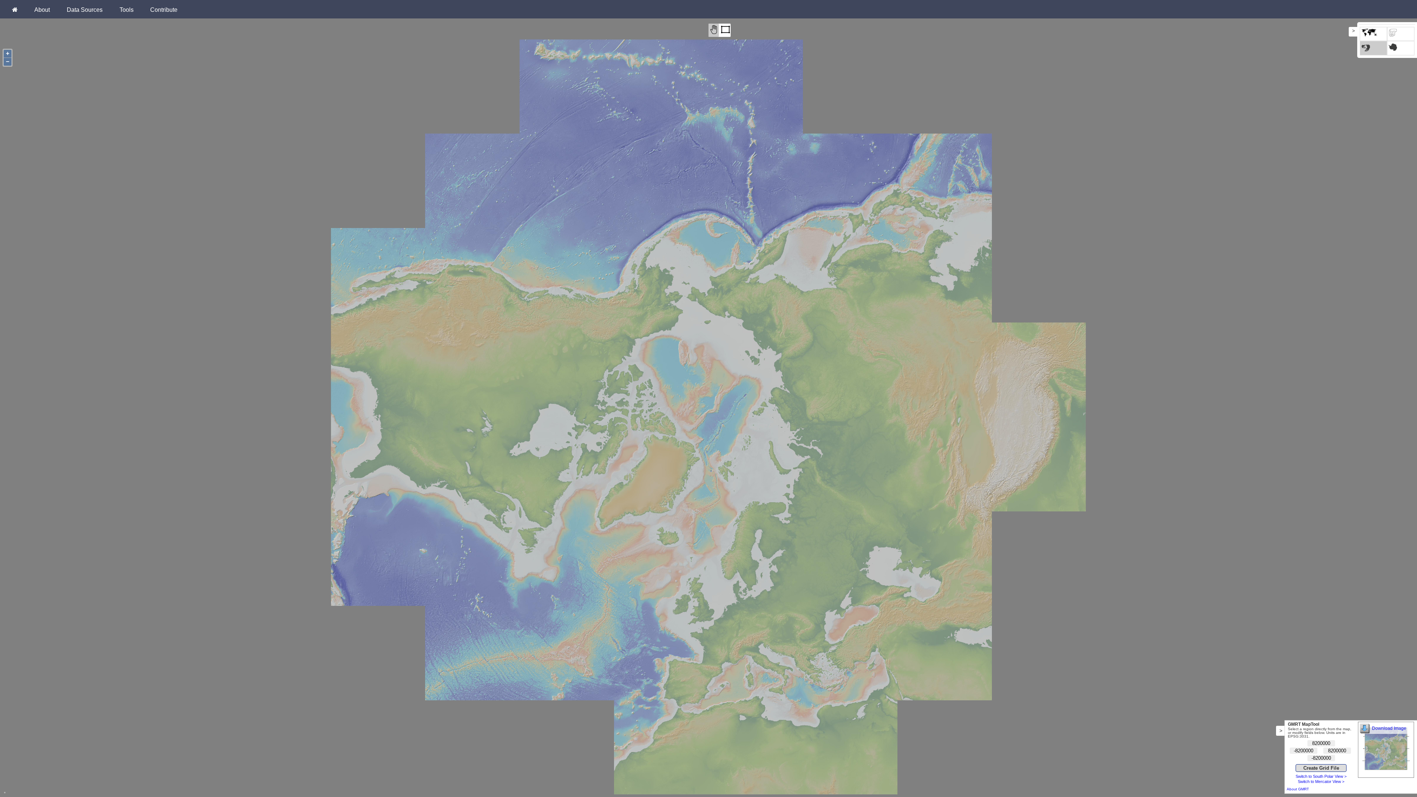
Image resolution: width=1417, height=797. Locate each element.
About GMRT (1298, 789)
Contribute (163, 9)
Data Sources (85, 9)
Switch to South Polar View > (1321, 776)
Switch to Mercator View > (1321, 781)
